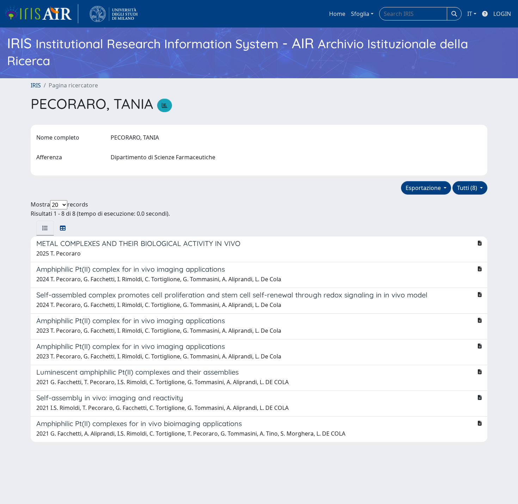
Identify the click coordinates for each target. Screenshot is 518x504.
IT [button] (469, 14)
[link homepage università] (113, 13)
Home (337, 14)
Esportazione (424, 188)
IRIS (36, 85)
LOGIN (502, 14)
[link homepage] (41, 13)
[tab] (45, 228)
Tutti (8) (468, 188)
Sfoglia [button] (360, 14)
